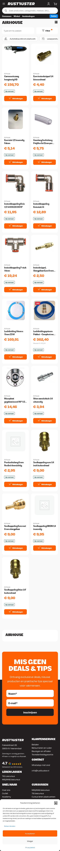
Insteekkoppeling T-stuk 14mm (15, 269)
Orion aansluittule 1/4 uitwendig (43, 400)
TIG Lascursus (8, 776)
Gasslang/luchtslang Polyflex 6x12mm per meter (42, 142)
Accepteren (30, 833)
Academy (6, 796)
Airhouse (7, 74)
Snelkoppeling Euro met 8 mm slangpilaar (15, 527)
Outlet (54, 16)
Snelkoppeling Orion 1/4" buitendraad (15, 591)
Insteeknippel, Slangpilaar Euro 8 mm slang (43, 269)
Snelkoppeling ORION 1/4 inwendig (44, 527)
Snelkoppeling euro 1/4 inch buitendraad (43, 464)
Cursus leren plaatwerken (43, 796)
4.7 (4, 763)
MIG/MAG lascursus (11, 779)
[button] (55, 802)
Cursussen (6, 16)
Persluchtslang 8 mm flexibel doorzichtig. (14, 464)
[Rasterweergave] (56, 22)
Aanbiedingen (28, 16)
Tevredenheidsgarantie (42, 754)
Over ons (6, 790)
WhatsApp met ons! (41, 765)
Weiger (30, 841)
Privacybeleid (30, 848)
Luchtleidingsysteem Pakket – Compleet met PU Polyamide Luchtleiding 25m (43, 333)
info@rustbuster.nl (40, 770)
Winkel (17, 16)
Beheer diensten (9, 826)
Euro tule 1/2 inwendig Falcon (14, 142)
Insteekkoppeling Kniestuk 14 (41, 205)
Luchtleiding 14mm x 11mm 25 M (13, 333)
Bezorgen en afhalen (41, 751)
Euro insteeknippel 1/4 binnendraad (43, 78)
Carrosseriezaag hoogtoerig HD (11, 78)
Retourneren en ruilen (42, 748)
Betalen (35, 744)
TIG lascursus (38, 793)
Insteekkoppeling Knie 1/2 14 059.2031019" (14, 205)
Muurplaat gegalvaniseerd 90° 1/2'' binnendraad (15, 400)
